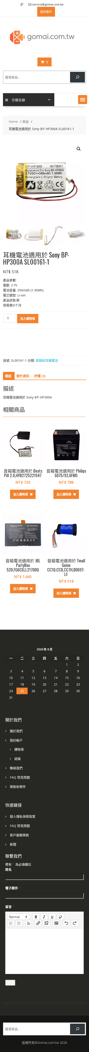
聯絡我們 (16, 768)
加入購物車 (27, 318)
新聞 (13, 844)
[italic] (44, 917)
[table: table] (56, 923)
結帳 (17, 758)
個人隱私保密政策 (22, 816)
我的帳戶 (16, 740)
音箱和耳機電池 (47, 360)
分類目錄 (18, 99)
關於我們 (16, 731)
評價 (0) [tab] (39, 376)
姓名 (8, 869)
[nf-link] (38, 923)
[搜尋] (77, 77)
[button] (82, 99)
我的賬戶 (46, 12)
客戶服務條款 (19, 835)
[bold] (35, 917)
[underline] (52, 917)
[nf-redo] (74, 923)
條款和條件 (18, 786)
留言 (9, 906)
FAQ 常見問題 (20, 777)
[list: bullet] (19, 923)
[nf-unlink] (46, 923)
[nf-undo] (66, 923)
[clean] (60, 917)
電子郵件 (13, 888)
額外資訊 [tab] (22, 376)
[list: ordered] (10, 923)
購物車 (19, 749)
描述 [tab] (8, 376)
